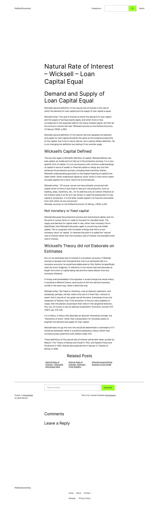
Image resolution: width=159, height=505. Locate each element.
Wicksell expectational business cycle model (102, 363)
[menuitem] (56, 364)
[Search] (132, 8)
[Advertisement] (79, 40)
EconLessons (110, 395)
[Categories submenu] (101, 8)
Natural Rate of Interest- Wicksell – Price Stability (77, 364)
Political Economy (23, 8)
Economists (28, 395)
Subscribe (108, 388)
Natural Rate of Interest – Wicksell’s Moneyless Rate (54, 364)
